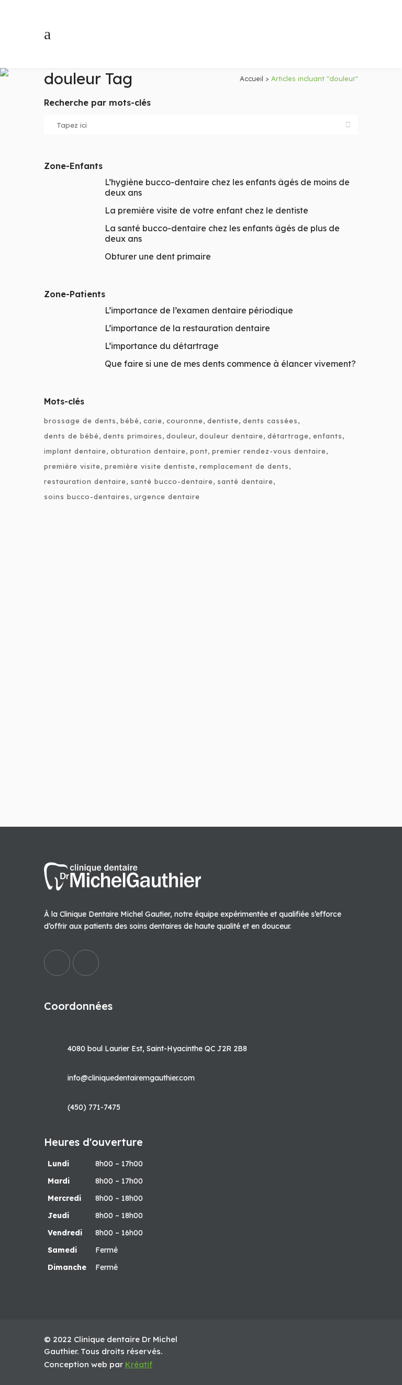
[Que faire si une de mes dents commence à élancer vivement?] (201, 647)
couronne (184, 420)
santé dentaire (245, 481)
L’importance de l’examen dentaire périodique (199, 310)
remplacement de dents (244, 466)
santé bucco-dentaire (171, 481)
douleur (180, 436)
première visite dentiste (150, 466)
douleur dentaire (231, 436)
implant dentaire (75, 451)
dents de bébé (71, 436)
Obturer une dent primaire (158, 256)
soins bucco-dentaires (87, 496)
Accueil (251, 78)
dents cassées (270, 420)
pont (199, 451)
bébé (129, 420)
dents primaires (132, 436)
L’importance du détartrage (162, 346)
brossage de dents (80, 420)
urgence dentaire (167, 496)
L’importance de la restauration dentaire (187, 328)
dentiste (223, 420)
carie (152, 420)
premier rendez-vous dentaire (269, 451)
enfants (327, 436)
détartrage (288, 436)
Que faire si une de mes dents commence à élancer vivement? (230, 363)
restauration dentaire (85, 481)
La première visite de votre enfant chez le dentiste (206, 210)
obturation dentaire (148, 451)
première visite (72, 466)
